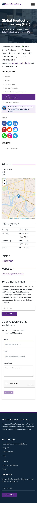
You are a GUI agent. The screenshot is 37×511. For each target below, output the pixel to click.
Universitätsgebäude (11, 148)
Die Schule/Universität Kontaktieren (16, 92)
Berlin (27, 29)
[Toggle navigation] (33, 4)
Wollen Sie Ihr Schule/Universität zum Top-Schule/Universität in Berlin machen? (20, 109)
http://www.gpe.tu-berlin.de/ (13, 274)
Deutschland (17, 29)
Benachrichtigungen (11, 88)
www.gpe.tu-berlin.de (21, 63)
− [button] (4, 183)
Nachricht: (8, 363)
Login (5, 469)
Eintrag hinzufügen (10, 465)
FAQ (4, 455)
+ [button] (4, 180)
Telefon (7, 80)
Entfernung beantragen (12, 102)
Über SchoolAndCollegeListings (15, 444)
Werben (6, 461)
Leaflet (11, 218)
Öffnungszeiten (10, 84)
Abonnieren (9, 313)
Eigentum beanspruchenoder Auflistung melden (12, 97)
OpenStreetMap (25, 218)
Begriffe (6, 448)
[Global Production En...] (18, 196)
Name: (6, 339)
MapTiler (17, 218)
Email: (6, 351)
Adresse (7, 77)
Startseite (5, 29)
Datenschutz (8, 452)
